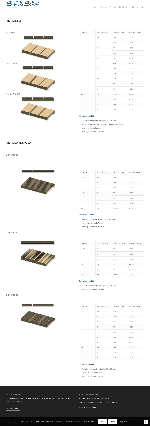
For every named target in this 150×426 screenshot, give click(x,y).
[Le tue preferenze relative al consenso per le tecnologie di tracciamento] (146, 422)
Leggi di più (124, 421)
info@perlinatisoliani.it (87, 407)
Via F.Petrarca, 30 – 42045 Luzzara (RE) (95, 398)
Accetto (102, 421)
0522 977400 (88, 402)
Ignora (112, 421)
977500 (99, 402)
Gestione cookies (13, 408)
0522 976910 (112, 402)
